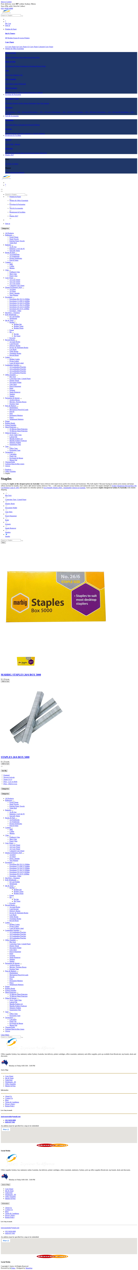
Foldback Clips (14, 272)
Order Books (13, 351)
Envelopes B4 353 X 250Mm (19, 299)
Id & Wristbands (10, 315)
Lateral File (13, 437)
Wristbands (22, 84)
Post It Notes (41, 66)
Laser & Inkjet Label (16, 363)
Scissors (12, 390)
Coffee (7, 144)
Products (8, 469)
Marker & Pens (10, 1086)
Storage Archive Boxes (21, 103)
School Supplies (10, 425)
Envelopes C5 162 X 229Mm (19, 305)
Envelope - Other (15, 311)
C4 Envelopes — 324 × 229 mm (61, 112)
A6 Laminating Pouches (17, 373)
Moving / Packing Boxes (17, 402)
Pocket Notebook (21, 66)
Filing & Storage (10, 433)
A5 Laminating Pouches (17, 371)
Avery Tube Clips (15, 435)
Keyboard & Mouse (33, 125)
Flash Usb (12, 456)
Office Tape (13, 448)
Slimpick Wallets (15, 442)
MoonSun (29, 1268)
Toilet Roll (43, 153)
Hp (10, 332)
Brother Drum (18, 328)
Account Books (14, 342)
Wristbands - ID (10, 1082)
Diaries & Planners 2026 (13, 287)
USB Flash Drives (11, 125)
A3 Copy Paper (10, 47)
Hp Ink (16, 334)
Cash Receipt (14, 344)
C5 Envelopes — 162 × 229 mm (84, 112)
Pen (38, 57)
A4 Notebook (32, 66)
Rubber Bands (10, 423)
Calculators (22, 125)
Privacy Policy (10, 1104)
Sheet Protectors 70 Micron (14, 92)
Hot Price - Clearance (12, 313)
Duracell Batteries (11, 133)
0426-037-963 (10, 1233)
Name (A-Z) (8, 779)
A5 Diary (15, 164)
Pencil (21, 57)
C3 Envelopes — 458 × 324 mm (16, 112)
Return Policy (10, 1106)
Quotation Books (15, 353)
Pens (11, 413)
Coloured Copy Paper (45, 47)
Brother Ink (18, 324)
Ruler (11, 388)
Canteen (8, 140)
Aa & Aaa (12, 247)
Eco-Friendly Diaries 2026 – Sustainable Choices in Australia (64, 488)
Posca (11, 417)
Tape (42, 103)
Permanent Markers (16, 415)
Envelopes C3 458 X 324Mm (19, 301)
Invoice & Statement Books (18, 347)
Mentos (12, 268)
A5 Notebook (10, 66)
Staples (11, 396)
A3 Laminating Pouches (17, 367)
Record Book (14, 355)
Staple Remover (14, 392)
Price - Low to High (10, 782)
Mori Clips (13, 274)
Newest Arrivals (9, 777)
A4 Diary (8, 164)
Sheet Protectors (11, 88)
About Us (8, 1096)
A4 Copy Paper (21, 47)
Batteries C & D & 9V (17, 249)
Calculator (12, 454)
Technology (9, 120)
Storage (46, 103)
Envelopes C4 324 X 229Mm (19, 303)
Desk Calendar (10, 172)
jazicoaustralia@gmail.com (10, 1228)
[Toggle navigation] (2, 189)
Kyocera (21, 38)
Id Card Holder (14, 316)
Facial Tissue (35, 153)
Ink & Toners (10, 33)
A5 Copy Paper (32, 47)
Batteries (8, 129)
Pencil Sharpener (15, 386)
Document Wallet (15, 382)
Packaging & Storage (12, 398)
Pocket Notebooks (15, 258)
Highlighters (15, 57)
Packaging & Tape (12, 99)
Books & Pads (10, 62)
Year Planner (20, 172)
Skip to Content (6, 2)
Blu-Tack (12, 377)
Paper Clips (13, 276)
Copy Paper (9, 42)
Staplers (12, 394)
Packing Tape (14, 404)
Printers (27, 38)
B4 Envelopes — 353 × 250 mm (39, 112)
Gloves (7, 466)
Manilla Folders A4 (16, 439)
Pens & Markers (10, 406)
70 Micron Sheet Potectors (18, 431)
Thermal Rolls (10, 462)
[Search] (22, 540)
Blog (7, 1100)
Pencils (11, 411)
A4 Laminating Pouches (17, 369)
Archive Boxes (14, 400)
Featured (6, 775)
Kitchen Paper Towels (13, 153)
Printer (7, 421)
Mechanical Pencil (30, 57)
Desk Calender (14, 293)
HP (6, 38)
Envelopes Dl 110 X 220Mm (19, 309)
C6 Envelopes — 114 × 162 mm (107, 112)
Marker (8, 57)
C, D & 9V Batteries (38, 133)
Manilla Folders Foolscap (18, 441)
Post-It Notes (13, 260)
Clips (7, 70)
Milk (11, 264)
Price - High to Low (10, 784)
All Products (9, 233)
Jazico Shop (5, 1184)
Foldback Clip (18, 75)
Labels (15, 84)
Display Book (14, 380)
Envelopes (9, 107)
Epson (15, 38)
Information (5, 1203)
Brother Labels (14, 359)
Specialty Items (14, 251)
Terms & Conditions (12, 1102)
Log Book (12, 349)
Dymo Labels (14, 361)
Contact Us (9, 1098)
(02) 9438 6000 (10, 1231)
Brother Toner (18, 326)
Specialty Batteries (24, 133)
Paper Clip (9, 75)
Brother (10, 38)
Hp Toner (17, 336)
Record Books (10, 340)
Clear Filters (5, 1035)
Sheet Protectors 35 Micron (33, 92)
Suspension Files (15, 444)
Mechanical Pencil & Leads (18, 410)
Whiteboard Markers (16, 419)
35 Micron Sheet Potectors (18, 429)
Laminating (9, 84)
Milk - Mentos (15, 144)
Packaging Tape (34, 103)
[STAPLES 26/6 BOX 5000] (36, 752)
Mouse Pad (13, 460)
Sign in (7, 25)
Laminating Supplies (12, 365)
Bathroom (9, 148)
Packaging (9, 103)
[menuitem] (11, 29)
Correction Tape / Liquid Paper (20, 378)
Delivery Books (14, 346)
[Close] (2, 191)
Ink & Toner (9, 320)
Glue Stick (13, 384)
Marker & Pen (10, 53)
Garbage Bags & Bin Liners (14, 464)
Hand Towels (25, 153)
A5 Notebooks (14, 256)
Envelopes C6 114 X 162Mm (19, 307)
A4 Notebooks (14, 254)
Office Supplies (10, 79)
